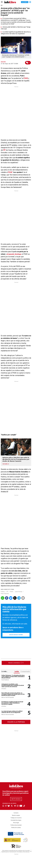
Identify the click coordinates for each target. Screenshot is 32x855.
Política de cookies (16, 827)
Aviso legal (16, 822)
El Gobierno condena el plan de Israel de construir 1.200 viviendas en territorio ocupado (12, 703)
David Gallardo (5, 679)
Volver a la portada (16, 722)
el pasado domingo (14, 254)
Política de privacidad (16, 825)
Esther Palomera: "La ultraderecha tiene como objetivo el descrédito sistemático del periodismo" (13, 677)
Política (3, 591)
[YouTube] (21, 806)
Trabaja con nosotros (16, 817)
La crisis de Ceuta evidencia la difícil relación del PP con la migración (11, 711)
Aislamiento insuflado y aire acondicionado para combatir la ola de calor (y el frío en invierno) (12, 685)
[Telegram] (15, 806)
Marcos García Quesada (7, 697)
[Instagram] (17, 806)
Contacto (16, 813)
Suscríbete (25, 2)
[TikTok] (24, 806)
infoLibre (3, 688)
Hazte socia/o (16, 799)
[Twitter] (12, 806)
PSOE (26, 78)
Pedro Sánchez (5, 593)
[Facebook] (5, 806)
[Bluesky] (9, 806)
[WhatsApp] (3, 806)
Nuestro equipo (16, 815)
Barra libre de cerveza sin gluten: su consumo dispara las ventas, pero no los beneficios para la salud (13, 694)
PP (4, 150)
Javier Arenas (18, 591)
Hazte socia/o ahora (16, 634)
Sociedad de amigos (16, 820)
